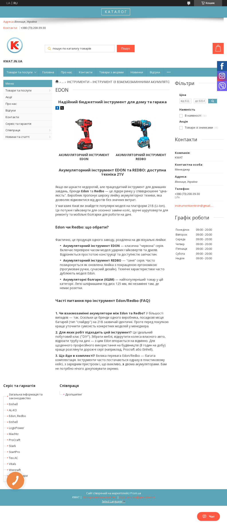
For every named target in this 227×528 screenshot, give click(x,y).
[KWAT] (14, 45)
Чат (212, 516)
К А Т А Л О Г (116, 11)
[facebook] (57, 108)
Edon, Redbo (17, 416)
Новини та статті (17, 137)
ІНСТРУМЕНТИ (78, 82)
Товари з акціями (111, 72)
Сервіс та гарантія (18, 124)
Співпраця (13, 130)
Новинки (137, 72)
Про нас (66, 72)
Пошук (125, 48)
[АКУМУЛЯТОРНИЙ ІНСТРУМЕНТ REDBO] (140, 134)
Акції (9, 97)
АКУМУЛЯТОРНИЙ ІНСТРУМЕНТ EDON (84, 157)
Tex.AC (13, 458)
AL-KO (13, 410)
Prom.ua (135, 493)
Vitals (12, 464)
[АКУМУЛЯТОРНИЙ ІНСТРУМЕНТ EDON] (83, 134)
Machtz (14, 434)
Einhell (13, 404)
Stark (12, 446)
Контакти (85, 72)
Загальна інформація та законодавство (26, 396)
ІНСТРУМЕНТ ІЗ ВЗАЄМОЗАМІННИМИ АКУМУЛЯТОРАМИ (135, 82)
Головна (48, 72)
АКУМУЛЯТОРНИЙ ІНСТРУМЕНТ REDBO (141, 157)
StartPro (14, 452)
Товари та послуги (20, 72)
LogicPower (16, 428)
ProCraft (14, 440)
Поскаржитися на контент (99, 497)
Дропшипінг (73, 394)
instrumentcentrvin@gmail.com (194, 206)
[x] (62, 108)
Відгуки (155, 72)
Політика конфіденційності (137, 497)
